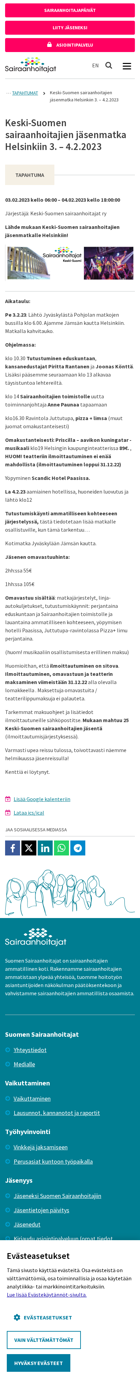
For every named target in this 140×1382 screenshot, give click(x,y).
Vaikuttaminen (32, 1098)
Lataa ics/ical (29, 812)
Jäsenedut (27, 1224)
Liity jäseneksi (70, 27)
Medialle (24, 1064)
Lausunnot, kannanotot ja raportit (57, 1113)
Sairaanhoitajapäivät (70, 10)
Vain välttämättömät (43, 1339)
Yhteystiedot (30, 1050)
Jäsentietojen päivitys (41, 1210)
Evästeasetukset (48, 1317)
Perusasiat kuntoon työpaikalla (53, 1161)
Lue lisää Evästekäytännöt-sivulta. (47, 1294)
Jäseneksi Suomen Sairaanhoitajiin (57, 1196)
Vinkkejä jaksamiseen (41, 1147)
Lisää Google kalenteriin (42, 799)
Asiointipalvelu (74, 45)
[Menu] (127, 65)
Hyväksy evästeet (38, 1363)
